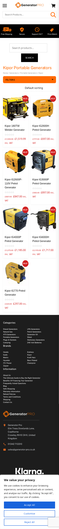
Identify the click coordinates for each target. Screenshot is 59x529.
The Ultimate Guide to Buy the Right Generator (21, 378)
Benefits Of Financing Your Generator (18, 381)
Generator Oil (32, 334)
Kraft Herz (31, 357)
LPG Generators (33, 329)
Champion (31, 363)
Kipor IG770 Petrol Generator (15, 292)
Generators (14, 73)
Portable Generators (28, 73)
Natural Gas (8, 332)
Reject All (29, 522)
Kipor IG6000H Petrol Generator (41, 239)
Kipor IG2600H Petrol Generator (41, 128)
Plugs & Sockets (9, 340)
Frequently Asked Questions (14, 383)
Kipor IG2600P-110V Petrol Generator (13, 183)
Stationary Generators (36, 340)
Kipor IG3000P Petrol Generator (41, 181)
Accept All (29, 504)
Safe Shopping (9, 389)
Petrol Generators (34, 332)
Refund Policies (9, 394)
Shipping (6, 399)
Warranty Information (11, 391)
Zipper (5, 366)
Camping (7, 343)
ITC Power (7, 363)
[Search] (53, 14)
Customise (29, 513)
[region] (29, 502)
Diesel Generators (10, 329)
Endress (30, 352)
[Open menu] (5, 5)
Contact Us (7, 402)
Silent (29, 337)
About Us (7, 375)
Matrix (5, 357)
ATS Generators (9, 334)
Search (29, 57)
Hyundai (6, 360)
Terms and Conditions (12, 397)
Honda (5, 352)
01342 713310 (15, 444)
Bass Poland (32, 360)
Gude (5, 355)
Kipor (29, 355)
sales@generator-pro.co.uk (21, 449)
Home (5, 73)
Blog (5, 386)
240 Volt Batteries (34, 343)
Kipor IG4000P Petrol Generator (14, 239)
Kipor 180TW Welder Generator (15, 128)
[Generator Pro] (29, 6)
